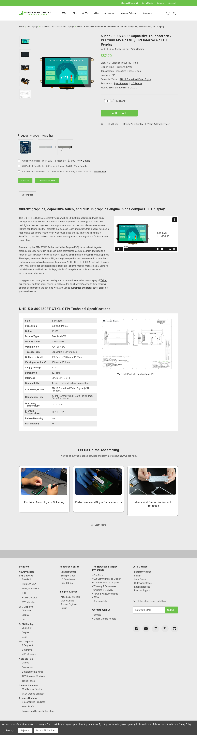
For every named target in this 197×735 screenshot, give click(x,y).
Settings (10, 730)
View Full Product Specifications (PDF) (136, 374)
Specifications (121, 83)
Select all (25, 180)
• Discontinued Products (33, 702)
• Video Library (67, 600)
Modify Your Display (133, 124)
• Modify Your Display (31, 689)
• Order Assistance (142, 583)
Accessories (110, 13)
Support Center (128, 3)
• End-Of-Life (27, 706)
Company (147, 13)
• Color (24, 637)
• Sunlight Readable (30, 588)
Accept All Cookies (46, 730)
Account (172, 3)
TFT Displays (26, 575)
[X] (165, 628)
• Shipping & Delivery (102, 590)
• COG (23, 619)
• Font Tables (66, 583)
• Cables (25, 662)
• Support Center (68, 572)
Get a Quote (147, 3)
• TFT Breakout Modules (33, 676)
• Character (26, 610)
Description (27, 195)
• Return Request (141, 586)
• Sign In (137, 575)
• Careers (96, 615)
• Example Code (67, 575)
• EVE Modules (28, 602)
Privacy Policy (185, 724)
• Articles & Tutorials (70, 597)
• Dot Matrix (26, 649)
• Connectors (27, 667)
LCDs (74, 13)
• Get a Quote (139, 579)
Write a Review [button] (137, 49)
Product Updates (28, 698)
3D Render (136, 83)
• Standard (26, 579)
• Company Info (99, 601)
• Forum (63, 608)
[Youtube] (146, 628)
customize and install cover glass (88, 287)
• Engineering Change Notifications (38, 711)
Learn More (100, 524)
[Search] (174, 13)
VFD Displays (26, 641)
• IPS (23, 593)
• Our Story (97, 575)
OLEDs (85, 13)
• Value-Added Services (33, 693)
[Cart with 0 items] (168, 13)
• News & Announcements (105, 593)
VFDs (96, 13)
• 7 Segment (27, 645)
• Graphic (25, 615)
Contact (160, 3)
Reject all (25, 730)
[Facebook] (136, 628)
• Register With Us (142, 572)
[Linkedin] (155, 628)
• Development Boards (32, 671)
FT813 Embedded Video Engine (135, 79)
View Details (83, 160)
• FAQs (95, 597)
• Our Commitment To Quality (106, 578)
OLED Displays (26, 624)
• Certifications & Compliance (106, 582)
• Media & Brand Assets (104, 618)
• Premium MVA (28, 584)
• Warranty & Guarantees (104, 586)
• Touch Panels (28, 681)
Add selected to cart (46, 180)
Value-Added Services (158, 124)
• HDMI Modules (29, 597)
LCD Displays (26, 606)
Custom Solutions (129, 13)
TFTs (64, 13)
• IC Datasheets (67, 579)
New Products (26, 572)
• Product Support (142, 590)
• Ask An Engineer (68, 604)
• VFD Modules (28, 654)
